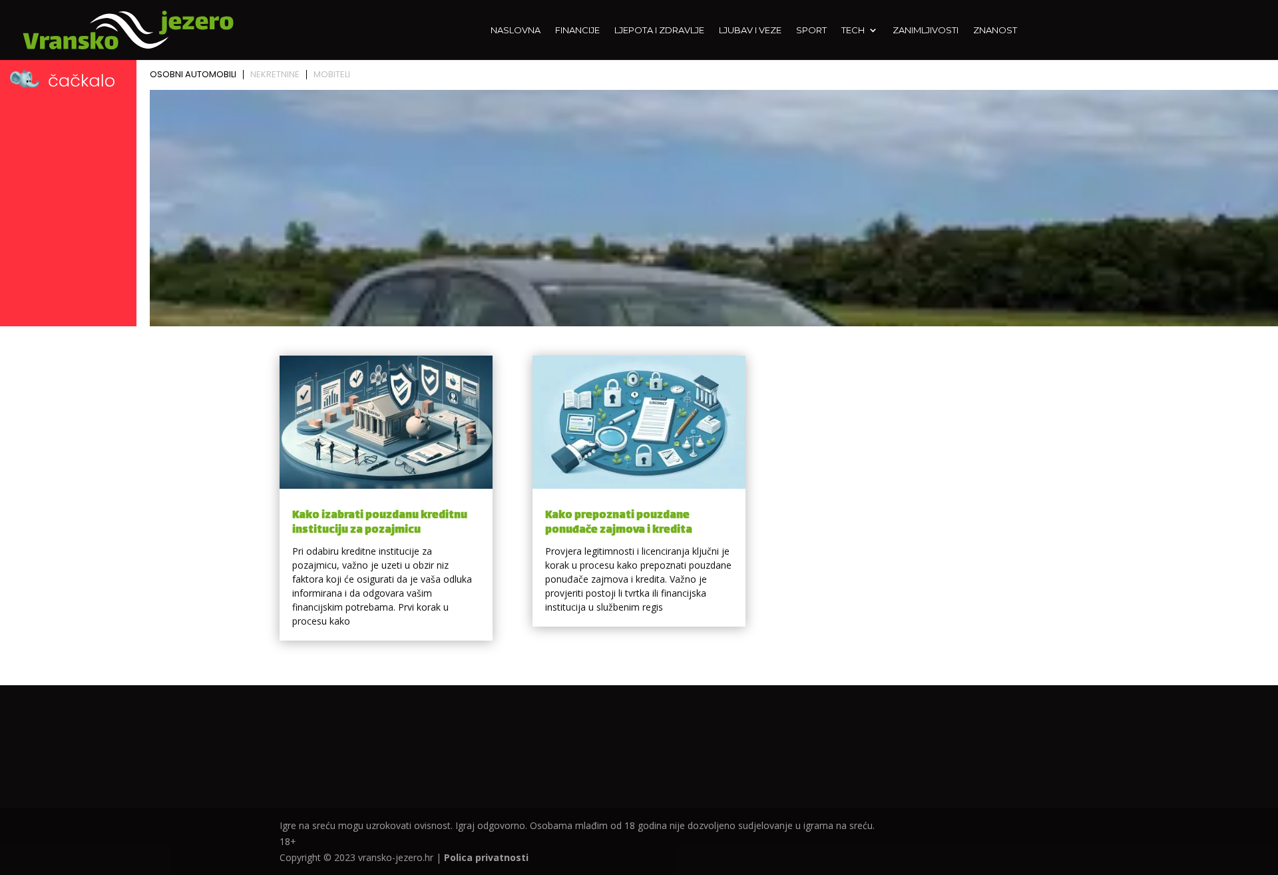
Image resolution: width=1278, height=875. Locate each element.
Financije (577, 30)
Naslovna (515, 30)
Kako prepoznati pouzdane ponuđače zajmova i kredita (618, 523)
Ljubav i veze (750, 30)
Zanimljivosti (925, 30)
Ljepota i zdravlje (659, 30)
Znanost (995, 30)
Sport (811, 30)
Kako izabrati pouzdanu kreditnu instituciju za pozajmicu (379, 523)
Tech (853, 30)
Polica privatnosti (486, 857)
